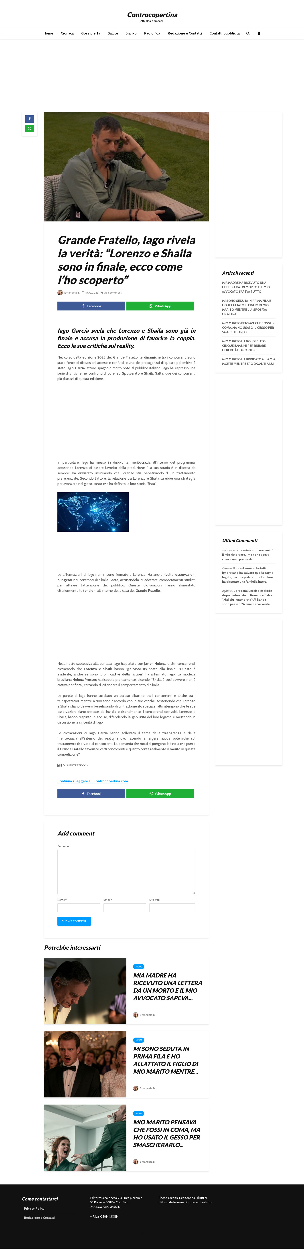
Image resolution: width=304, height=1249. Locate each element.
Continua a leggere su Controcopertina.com (92, 781)
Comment (63, 846)
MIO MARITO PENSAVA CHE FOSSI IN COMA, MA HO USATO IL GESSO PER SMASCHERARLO (248, 327)
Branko (131, 33)
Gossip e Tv (90, 33)
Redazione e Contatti (185, 33)
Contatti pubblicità (224, 33)
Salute (113, 33)
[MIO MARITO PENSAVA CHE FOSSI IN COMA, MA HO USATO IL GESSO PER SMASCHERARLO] (85, 1137)
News (139, 966)
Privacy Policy (34, 1208)
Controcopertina (152, 14)
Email (107, 899)
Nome (62, 899)
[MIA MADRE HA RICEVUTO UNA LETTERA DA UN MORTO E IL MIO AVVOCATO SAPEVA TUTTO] (85, 990)
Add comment (113, 292)
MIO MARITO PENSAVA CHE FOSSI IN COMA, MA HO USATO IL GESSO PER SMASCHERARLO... (166, 1133)
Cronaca (67, 33)
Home (48, 33)
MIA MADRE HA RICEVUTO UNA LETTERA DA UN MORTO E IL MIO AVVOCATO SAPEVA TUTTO (246, 287)
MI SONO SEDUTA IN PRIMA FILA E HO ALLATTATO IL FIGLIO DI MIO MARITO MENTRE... (165, 1060)
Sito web (154, 899)
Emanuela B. (72, 292)
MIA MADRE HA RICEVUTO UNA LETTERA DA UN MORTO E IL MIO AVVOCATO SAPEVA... (167, 987)
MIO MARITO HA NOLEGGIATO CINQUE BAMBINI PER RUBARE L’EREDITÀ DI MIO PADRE (244, 345)
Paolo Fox (152, 33)
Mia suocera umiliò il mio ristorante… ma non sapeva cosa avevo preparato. (248, 554)
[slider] (83, 528)
